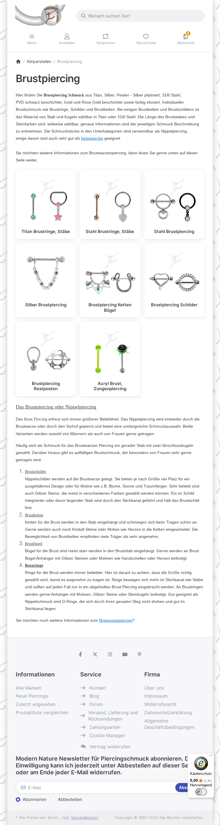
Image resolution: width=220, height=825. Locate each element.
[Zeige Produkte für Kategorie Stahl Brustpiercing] (174, 200)
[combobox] (140, 16)
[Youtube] (125, 654)
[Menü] (210, 756)
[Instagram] (110, 654)
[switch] (201, 791)
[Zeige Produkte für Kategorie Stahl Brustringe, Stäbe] (110, 200)
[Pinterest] (139, 654)
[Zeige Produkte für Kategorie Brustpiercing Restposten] (45, 351)
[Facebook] (80, 654)
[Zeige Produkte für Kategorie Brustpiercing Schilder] (174, 273)
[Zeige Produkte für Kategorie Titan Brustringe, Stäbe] (45, 200)
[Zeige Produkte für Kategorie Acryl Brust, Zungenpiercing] (110, 351)
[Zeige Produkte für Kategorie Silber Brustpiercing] (45, 273)
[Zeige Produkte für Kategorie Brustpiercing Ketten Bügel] (110, 273)
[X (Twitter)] (95, 654)
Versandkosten (84, 817)
